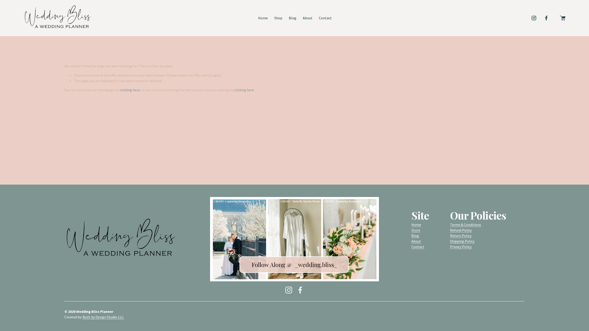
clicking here (130, 90)
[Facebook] (546, 18)
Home (263, 18)
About (307, 18)
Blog (292, 18)
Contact (325, 18)
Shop (278, 18)
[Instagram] (534, 18)
